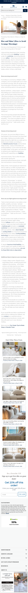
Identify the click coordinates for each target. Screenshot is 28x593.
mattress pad (6, 226)
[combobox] (14, 10)
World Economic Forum (10, 144)
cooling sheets (7, 231)
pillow (7, 58)
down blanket (20, 230)
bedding (16, 54)
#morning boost (22, 332)
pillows (8, 222)
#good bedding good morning (9, 332)
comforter (10, 56)
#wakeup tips (10, 335)
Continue (7, 582)
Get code (22, 494)
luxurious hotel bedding (14, 244)
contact (6, 316)
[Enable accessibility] (3, 589)
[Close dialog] (26, 572)
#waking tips (18, 335)
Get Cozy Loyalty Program (10, 562)
